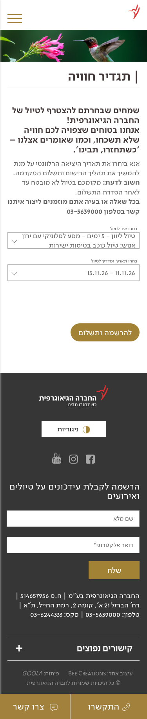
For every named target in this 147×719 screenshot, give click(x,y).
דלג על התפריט (72, 3)
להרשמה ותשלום (105, 332)
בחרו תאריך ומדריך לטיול (114, 261)
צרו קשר (30, 706)
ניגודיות (68, 429)
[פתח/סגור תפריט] (14, 13)
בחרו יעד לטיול (123, 229)
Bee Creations (87, 673)
